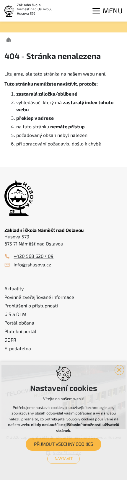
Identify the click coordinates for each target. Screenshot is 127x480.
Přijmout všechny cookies (63, 444)
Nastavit (64, 458)
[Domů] (10, 39)
